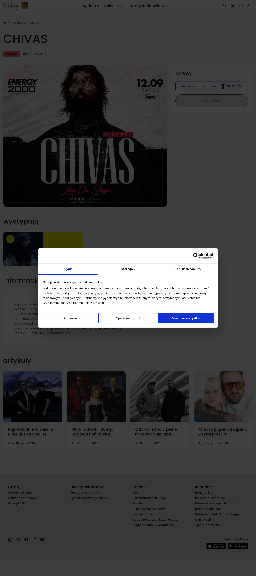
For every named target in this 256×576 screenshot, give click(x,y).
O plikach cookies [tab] (188, 269)
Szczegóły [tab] (128, 269)
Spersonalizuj (125, 318)
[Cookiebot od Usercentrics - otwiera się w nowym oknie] (196, 256)
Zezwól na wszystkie (185, 318)
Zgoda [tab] (68, 269)
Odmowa (70, 318)
